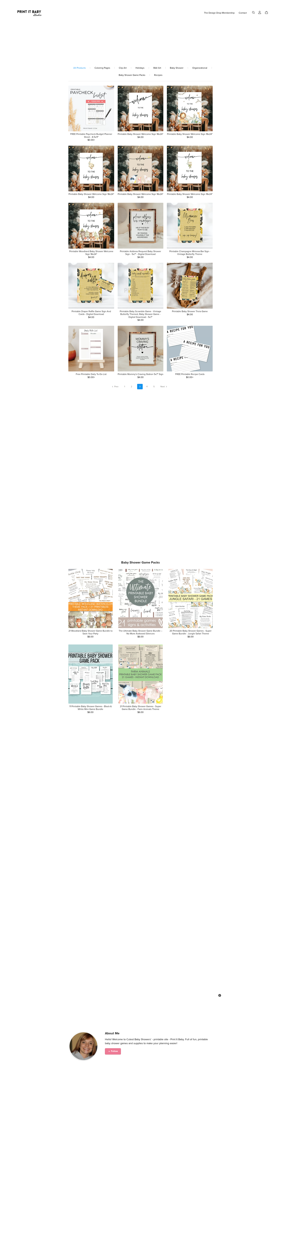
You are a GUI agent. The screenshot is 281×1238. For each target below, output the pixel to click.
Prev (116, 386)
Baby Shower (176, 68)
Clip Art (123, 68)
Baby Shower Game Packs (132, 75)
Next (162, 386)
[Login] (259, 12)
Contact (243, 12)
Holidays (140, 68)
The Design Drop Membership (219, 12)
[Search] (253, 12)
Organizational (199, 68)
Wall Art (157, 68)
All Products (79, 68)
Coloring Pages (102, 68)
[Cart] (267, 12)
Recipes (158, 75)
